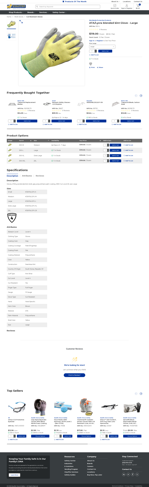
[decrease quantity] (96, 52)
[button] (16, 12)
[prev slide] (136, 95)
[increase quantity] (96, 50)
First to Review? (74, 375)
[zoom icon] (20, 21)
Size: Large (92, 43)
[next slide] (141, 95)
